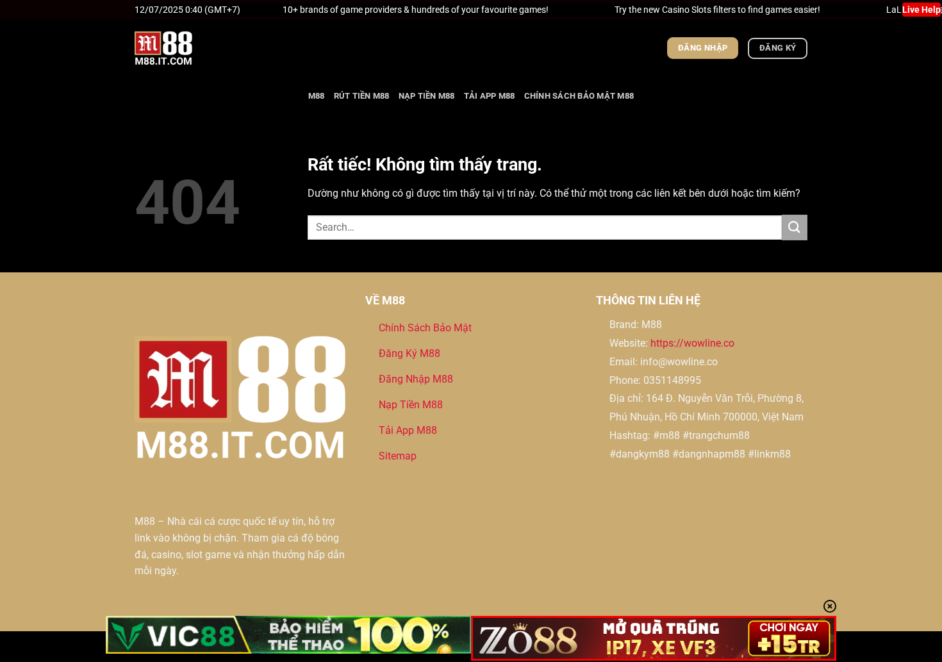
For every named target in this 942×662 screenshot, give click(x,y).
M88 (316, 96)
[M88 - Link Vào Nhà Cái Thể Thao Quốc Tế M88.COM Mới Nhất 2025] (199, 48)
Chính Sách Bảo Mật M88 (579, 96)
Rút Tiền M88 (362, 96)
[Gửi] (794, 227)
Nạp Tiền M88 (427, 96)
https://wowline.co (692, 343)
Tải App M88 (489, 96)
